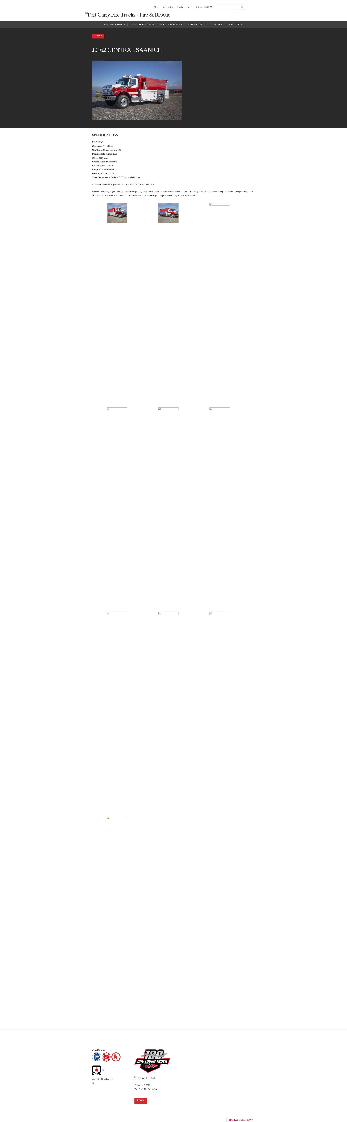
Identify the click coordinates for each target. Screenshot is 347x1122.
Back (99, 36)
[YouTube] (255, 7)
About (156, 7)
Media (180, 7)
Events (189, 7)
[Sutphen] (93, 1083)
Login (140, 1100)
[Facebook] (250, 7)
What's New (168, 7)
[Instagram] (260, 7)
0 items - (202, 7)
